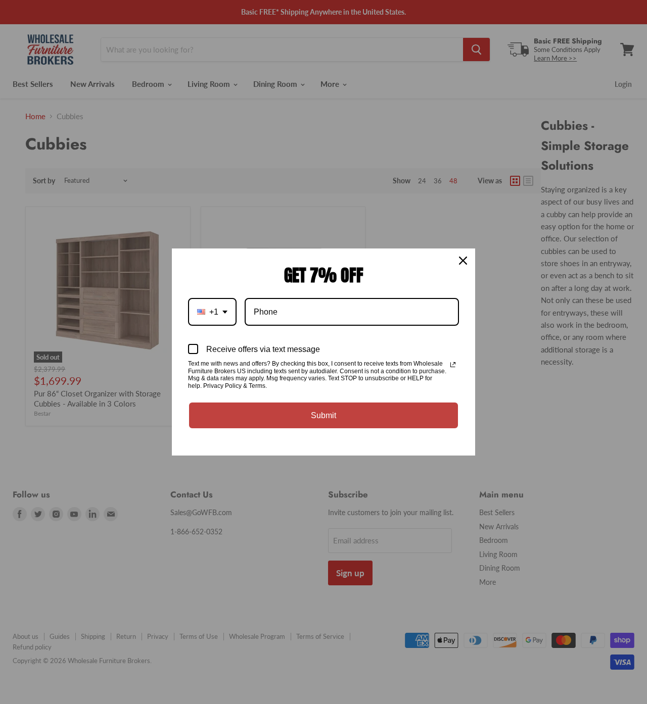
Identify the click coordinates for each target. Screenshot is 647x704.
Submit (323, 415)
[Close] (463, 260)
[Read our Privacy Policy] (453, 365)
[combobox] (212, 312)
